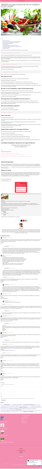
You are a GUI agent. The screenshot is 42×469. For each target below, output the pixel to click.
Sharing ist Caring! (6, 48)
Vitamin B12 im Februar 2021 (4, 421)
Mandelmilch (13, 406)
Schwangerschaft (11, 407)
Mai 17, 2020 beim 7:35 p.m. (8, 293)
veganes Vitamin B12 (34, 407)
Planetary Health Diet (35, 406)
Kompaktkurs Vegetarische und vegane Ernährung (9, 64)
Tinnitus (18, 407)
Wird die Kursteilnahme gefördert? (8, 43)
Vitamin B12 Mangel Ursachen (14, 411)
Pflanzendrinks (24, 406)
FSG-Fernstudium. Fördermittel (6, 112)
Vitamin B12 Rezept (20, 411)
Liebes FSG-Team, (6, 44)
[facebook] (20, 459)
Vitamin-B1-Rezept (7, 408)
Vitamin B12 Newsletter (14, 463)
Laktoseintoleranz (6, 406)
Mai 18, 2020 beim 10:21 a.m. (8, 304)
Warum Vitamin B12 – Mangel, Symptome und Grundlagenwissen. (29, 165)
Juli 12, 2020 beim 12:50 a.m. (9, 373)
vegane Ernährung (23, 407)
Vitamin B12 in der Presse (25, 418)
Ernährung (6, 404)
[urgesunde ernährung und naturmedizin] (21, 1)
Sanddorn (7, 407)
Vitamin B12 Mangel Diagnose (4, 411)
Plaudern (34, 464)
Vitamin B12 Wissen (28, 411)
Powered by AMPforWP (21, 466)
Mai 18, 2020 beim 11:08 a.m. (10, 332)
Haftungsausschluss (24, 422)
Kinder (3, 406)
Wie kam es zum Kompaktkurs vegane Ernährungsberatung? (12, 41)
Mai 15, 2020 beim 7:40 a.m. (9, 237)
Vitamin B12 (18, 410)
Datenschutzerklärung (24, 421)
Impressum (25, 463)
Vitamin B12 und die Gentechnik (4, 435)
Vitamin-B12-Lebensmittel (13, 408)
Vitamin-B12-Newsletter (6, 47)
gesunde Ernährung (29, 404)
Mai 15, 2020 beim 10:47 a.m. (12, 246)
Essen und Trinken (17, 404)
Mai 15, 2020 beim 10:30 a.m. (8, 255)
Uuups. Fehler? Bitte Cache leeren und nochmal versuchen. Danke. (33, 462)
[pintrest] (22, 459)
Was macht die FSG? (6, 40)
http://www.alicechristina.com (10, 350)
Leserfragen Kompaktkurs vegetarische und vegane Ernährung (12, 46)
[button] (1, 1)
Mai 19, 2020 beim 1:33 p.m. (10, 360)
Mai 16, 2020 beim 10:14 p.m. (12, 284)
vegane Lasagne (29, 407)
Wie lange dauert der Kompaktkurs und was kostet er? (11, 42)
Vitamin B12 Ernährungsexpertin (26, 415)
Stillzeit (16, 407)
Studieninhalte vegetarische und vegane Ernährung (10, 45)
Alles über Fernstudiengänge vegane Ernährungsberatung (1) (10, 153)
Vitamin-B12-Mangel (21, 408)
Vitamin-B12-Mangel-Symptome (28, 408)
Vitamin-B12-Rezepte (11, 410)
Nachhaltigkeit (17, 406)
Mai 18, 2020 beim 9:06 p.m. (12, 323)
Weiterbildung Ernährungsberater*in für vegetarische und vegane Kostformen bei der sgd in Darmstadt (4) (16, 156)
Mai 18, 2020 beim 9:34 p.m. (10, 344)
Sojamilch (14, 407)
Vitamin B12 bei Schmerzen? (4, 428)
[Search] (40, 0)
